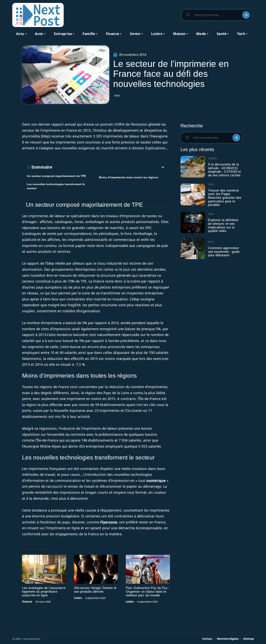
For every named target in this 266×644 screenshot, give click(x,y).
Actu (117, 95)
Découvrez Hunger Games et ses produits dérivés (95, 589)
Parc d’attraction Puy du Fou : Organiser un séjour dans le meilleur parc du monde (147, 591)
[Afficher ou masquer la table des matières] (108, 167)
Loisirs (78, 598)
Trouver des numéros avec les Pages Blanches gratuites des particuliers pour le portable (224, 198)
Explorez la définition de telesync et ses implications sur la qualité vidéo (223, 225)
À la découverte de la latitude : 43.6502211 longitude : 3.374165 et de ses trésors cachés (224, 170)
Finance (27, 601)
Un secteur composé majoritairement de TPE (56, 176)
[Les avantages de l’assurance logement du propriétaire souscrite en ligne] (44, 569)
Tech (211, 184)
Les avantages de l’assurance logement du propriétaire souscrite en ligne (43, 591)
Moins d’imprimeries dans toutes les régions (128, 177)
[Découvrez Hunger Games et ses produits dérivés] (96, 569)
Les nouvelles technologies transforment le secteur (56, 186)
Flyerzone (108, 522)
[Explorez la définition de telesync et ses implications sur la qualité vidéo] (193, 222)
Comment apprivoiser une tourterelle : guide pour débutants (224, 251)
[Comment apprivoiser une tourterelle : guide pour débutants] (193, 248)
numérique (156, 480)
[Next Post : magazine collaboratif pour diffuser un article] (38, 15)
